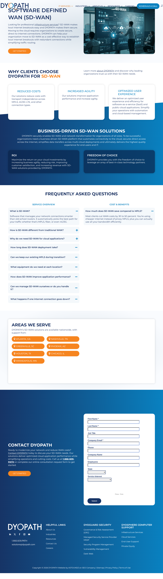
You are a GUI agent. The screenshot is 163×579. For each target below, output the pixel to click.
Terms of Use (125, 568)
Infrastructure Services (132, 532)
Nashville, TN (59, 339)
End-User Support (130, 541)
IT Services (64, 6)
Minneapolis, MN (26, 361)
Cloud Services (128, 537)
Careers (129, 6)
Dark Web (88, 554)
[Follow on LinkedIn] (10, 534)
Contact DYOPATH (18, 453)
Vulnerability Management (96, 549)
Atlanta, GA (23, 339)
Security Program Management (99, 544)
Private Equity (128, 546)
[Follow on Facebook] (19, 534)
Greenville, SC (25, 346)
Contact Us (51, 543)
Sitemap (100, 568)
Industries (81, 6)
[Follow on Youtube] (29, 534)
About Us (97, 6)
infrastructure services (46, 24)
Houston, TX (23, 353)
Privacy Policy (111, 568)
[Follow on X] (15, 534)
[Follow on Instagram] (24, 534)
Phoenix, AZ (58, 346)
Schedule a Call (148, 6)
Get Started (19, 51)
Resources (114, 6)
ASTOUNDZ (73, 568)
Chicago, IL (58, 353)
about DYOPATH (105, 71)
